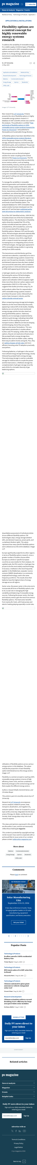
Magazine (19, 10)
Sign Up (28, 1038)
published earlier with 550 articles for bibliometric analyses (17, 210)
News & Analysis (8, 10)
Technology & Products (20, 15)
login (16, 874)
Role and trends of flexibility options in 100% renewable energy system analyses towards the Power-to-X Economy (18, 126)
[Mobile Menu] (22, 4)
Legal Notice (18, 1147)
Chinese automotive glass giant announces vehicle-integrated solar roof (16, 986)
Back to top (17, 1161)
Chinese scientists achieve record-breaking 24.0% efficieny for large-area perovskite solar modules (18, 1001)
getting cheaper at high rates (14, 343)
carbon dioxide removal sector (12, 298)
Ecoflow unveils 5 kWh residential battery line (18, 957)
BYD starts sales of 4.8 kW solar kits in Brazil (18, 971)
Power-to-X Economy (19, 158)
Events (27, 10)
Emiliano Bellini (9, 1007)
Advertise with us (19, 1126)
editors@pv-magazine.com (22, 839)
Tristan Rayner (8, 962)
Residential (25, 82)
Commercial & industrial (17, 79)
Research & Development (9, 76)
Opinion (16, 82)
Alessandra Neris (9, 976)
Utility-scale (6, 85)
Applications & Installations (18, 21)
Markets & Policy (7, 15)
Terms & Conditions (18, 1139)
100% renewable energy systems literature (16, 138)
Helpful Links (7, 1096)
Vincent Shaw (8, 991)
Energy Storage (7, 82)
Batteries (5, 79)
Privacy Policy (18, 1143)
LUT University (19, 114)
